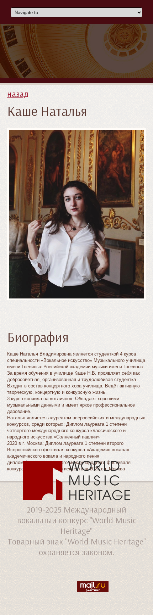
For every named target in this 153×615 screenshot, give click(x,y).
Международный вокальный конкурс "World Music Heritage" (76, 520)
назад (17, 93)
